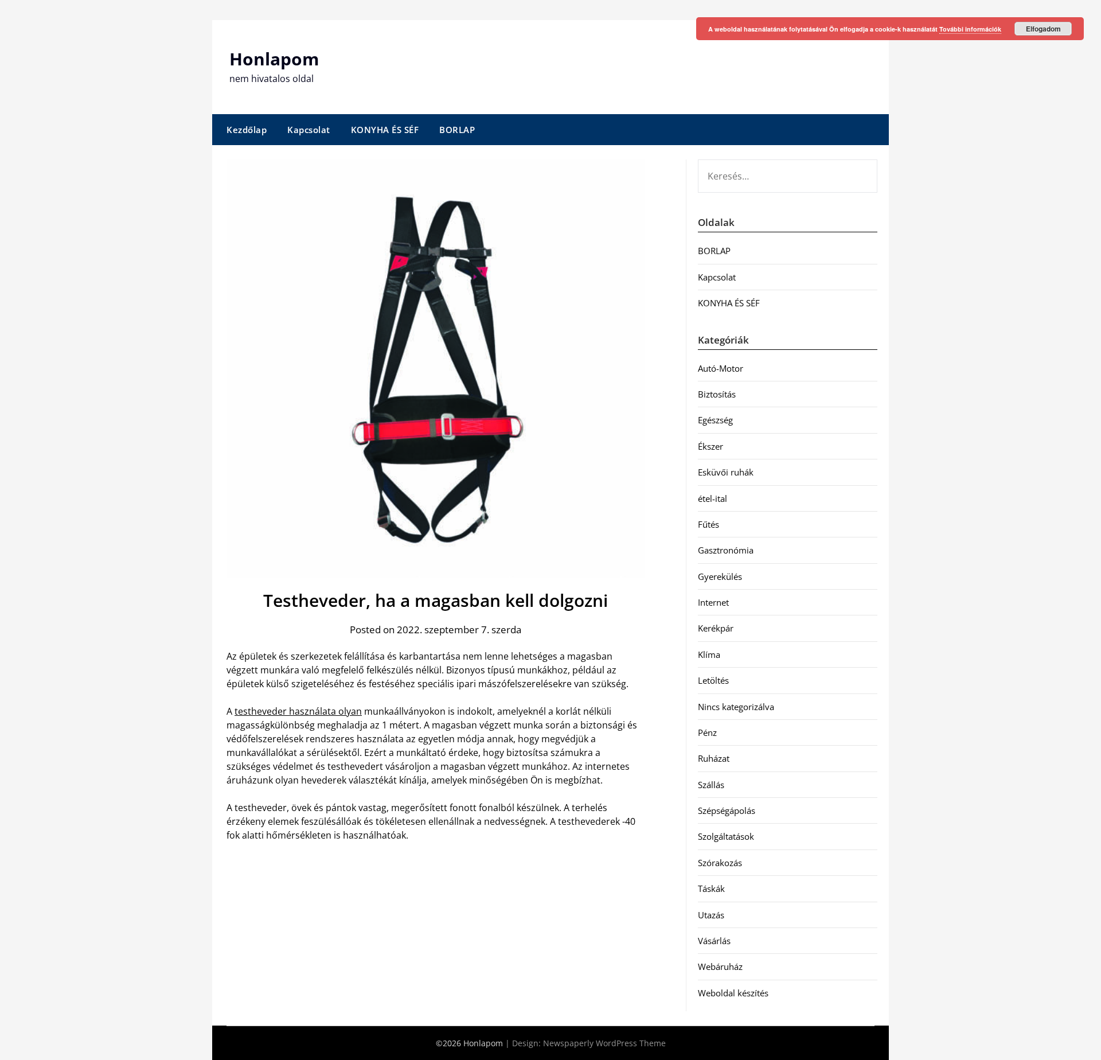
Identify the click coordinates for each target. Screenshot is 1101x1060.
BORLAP (457, 129)
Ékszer (710, 446)
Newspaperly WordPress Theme (604, 1043)
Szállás (711, 784)
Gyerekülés (720, 576)
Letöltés (713, 680)
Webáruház (720, 966)
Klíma (709, 654)
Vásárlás (714, 940)
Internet (713, 602)
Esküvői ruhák (725, 472)
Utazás (711, 915)
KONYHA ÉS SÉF (385, 129)
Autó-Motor (720, 368)
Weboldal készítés (733, 993)
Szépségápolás (726, 810)
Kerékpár (715, 628)
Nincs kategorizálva (736, 706)
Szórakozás (720, 862)
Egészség (715, 420)
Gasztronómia (725, 550)
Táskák (711, 888)
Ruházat (713, 758)
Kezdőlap (247, 129)
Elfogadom (1043, 29)
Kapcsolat (308, 129)
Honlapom (274, 59)
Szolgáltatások (726, 836)
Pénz (707, 732)
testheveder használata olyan (298, 711)
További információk (970, 29)
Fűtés (708, 524)
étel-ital (712, 498)
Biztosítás (717, 394)
